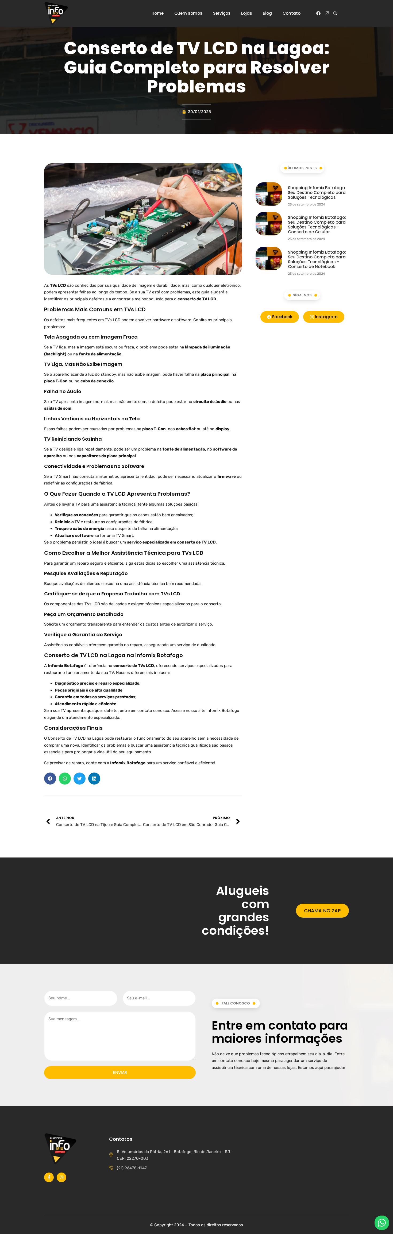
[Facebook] (318, 13)
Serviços (221, 13)
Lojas (246, 13)
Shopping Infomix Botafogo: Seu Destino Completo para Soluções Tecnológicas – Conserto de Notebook (317, 259)
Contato (291, 13)
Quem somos (188, 13)
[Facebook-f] (49, 1177)
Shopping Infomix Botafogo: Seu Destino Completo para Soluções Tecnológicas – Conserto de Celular (317, 225)
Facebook (281, 317)
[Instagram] (327, 13)
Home (158, 13)
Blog (267, 13)
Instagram (326, 317)
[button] (335, 13)
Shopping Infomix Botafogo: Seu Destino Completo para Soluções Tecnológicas (317, 192)
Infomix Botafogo (222, 710)
